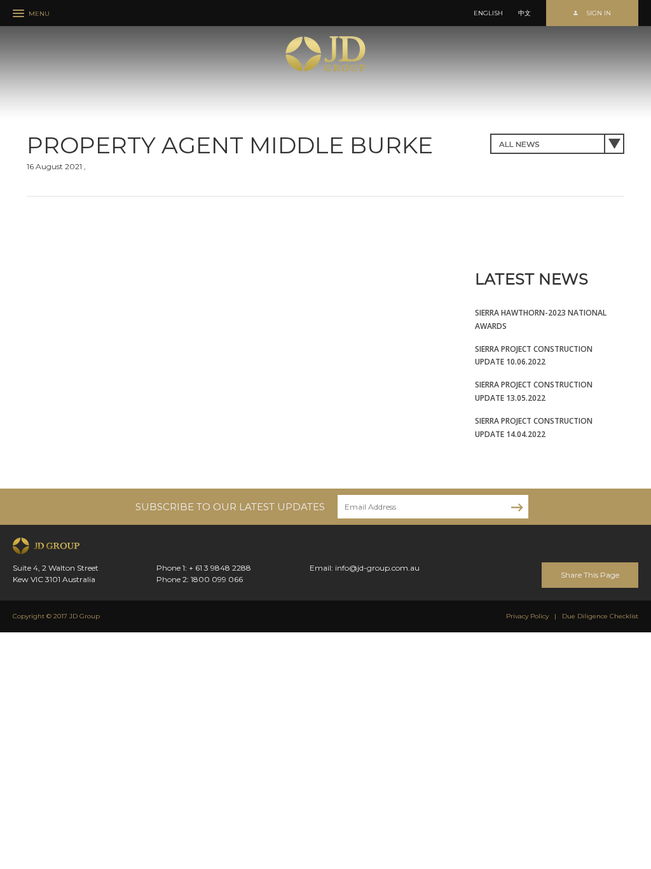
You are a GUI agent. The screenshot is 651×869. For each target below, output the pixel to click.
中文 (524, 13)
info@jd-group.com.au (377, 568)
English (488, 13)
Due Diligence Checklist (600, 616)
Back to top (637, 808)
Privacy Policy (527, 616)
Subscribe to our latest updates (230, 506)
